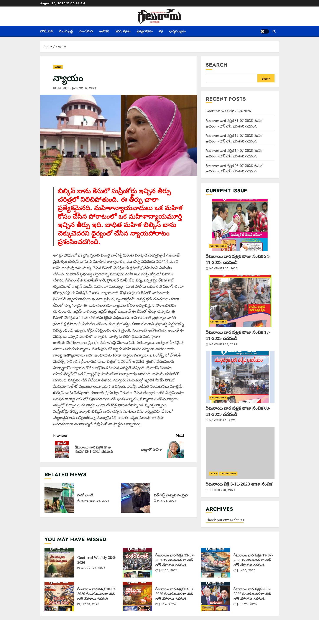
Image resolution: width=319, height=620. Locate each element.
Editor (61, 88)
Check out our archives (225, 520)
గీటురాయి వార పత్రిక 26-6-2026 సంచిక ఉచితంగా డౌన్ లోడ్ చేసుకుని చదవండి (215, 596)
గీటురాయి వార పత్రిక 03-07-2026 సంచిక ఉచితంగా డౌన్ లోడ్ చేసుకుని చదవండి (137, 596)
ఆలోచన (104, 31)
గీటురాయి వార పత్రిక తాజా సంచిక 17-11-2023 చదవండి (240, 301)
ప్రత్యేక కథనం (145, 31)
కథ (161, 31)
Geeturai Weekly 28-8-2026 (228, 111)
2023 (213, 473)
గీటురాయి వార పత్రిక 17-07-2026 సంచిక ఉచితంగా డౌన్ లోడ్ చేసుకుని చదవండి (215, 562)
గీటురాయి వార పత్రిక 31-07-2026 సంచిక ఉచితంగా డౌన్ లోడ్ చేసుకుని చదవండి (137, 562)
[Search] (274, 31)
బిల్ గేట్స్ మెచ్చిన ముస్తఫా (135, 498)
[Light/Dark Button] (264, 31)
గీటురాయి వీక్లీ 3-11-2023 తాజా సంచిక (240, 453)
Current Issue (218, 245)
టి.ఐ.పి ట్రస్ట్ (66, 31)
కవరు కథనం (123, 31)
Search (216, 65)
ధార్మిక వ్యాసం (177, 31)
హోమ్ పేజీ (46, 31)
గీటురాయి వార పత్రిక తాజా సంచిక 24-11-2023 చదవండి (240, 225)
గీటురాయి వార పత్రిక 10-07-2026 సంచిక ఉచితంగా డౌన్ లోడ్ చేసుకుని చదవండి (59, 596)
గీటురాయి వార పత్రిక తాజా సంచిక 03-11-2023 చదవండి (240, 377)
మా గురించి (86, 31)
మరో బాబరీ (59, 498)
